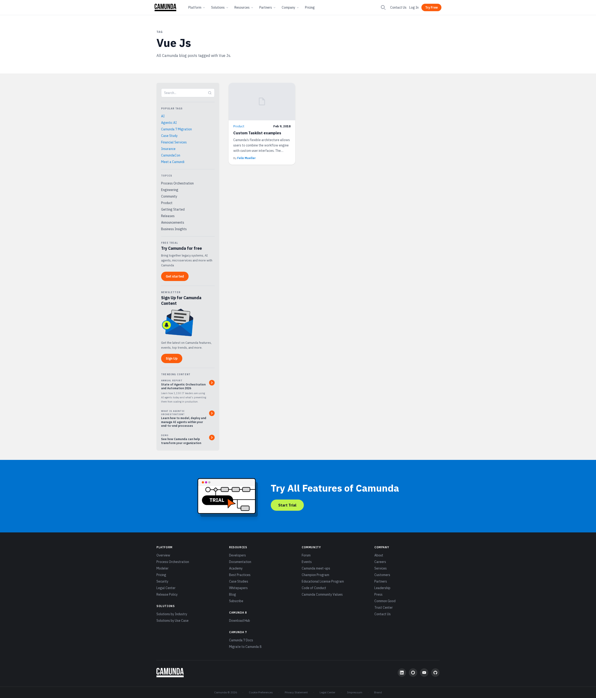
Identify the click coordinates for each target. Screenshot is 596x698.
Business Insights (174, 229)
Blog (232, 594)
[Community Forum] (413, 672)
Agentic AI (169, 123)
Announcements (172, 222)
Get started (175, 276)
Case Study (169, 136)
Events (307, 562)
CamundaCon (170, 155)
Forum (306, 555)
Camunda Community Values (322, 594)
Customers (382, 575)
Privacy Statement (296, 692)
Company (288, 7)
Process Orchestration (177, 183)
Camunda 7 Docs (241, 640)
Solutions (218, 7)
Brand (378, 692)
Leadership (382, 588)
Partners (265, 7)
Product (167, 203)
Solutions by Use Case (172, 620)
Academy (236, 568)
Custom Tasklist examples (257, 133)
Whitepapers (238, 588)
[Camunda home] (165, 7)
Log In (414, 7)
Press (378, 594)
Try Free (431, 7)
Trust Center (383, 607)
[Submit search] (209, 93)
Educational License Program (323, 581)
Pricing (310, 7)
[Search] (383, 7)
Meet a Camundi (172, 162)
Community (169, 196)
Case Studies (238, 581)
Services (380, 568)
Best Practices (240, 575)
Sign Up (172, 358)
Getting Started (173, 209)
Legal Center (166, 588)
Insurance (168, 149)
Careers (380, 562)
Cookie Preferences (261, 692)
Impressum (354, 692)
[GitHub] (435, 672)
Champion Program (315, 575)
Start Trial (287, 505)
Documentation (240, 562)
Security (162, 581)
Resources (242, 7)
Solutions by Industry (171, 614)
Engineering (169, 190)
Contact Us (398, 7)
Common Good (385, 601)
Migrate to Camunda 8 (245, 647)
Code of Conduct (314, 588)
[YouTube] (424, 672)
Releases (168, 216)
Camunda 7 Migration (176, 129)
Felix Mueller (246, 158)
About (378, 555)
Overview (163, 555)
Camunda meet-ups (316, 568)
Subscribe (236, 601)
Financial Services (174, 142)
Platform (194, 7)
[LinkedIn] (402, 672)
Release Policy (167, 594)
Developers (237, 555)
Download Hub (239, 620)
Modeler (162, 568)
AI (163, 116)
